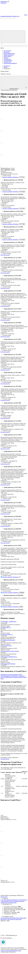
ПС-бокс (9, 645)
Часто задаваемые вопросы (17, 901)
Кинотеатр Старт (5, 919)
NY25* (21, 606)
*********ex (22, 177)
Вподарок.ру (11, 640)
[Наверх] (3, 942)
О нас (2, 899)
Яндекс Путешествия (15, 919)
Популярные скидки (7, 916)
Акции (13, 169)
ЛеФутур (8, 627)
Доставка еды (15, 16)
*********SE (22, 239)
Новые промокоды (9, 55)
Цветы (7, 759)
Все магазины (7, 50)
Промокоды (7, 169)
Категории (9, 16)
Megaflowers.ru (13, 656)
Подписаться (4, 896)
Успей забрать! (8, 56)
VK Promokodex (8, 60)
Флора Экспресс (14, 651)
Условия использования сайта (8, 902)
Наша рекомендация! (9, 53)
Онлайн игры (7, 62)
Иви (25, 918)
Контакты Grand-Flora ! (13, 677)
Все (2, 169)
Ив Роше (7, 918)
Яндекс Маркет (20, 918)
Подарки (3, 759)
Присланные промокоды (10, 63)
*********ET (22, 208)
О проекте (5, 898)
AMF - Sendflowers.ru (10, 621)
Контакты (7, 901)
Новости (6, 57)
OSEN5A (22, 592)
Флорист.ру (10, 634)
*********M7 (22, 224)
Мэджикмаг (12, 663)
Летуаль (3, 918)
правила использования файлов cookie (11, 950)
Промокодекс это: (7, 904)
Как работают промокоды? (11, 899)
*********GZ (22, 191)
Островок (13, 918)
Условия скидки (6, 175)
